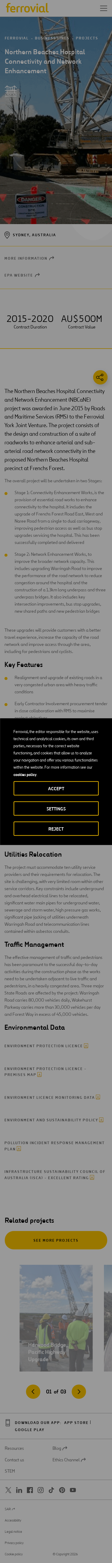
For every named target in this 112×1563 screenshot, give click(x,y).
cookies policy (24, 774)
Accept (56, 788)
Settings (56, 808)
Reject (56, 829)
